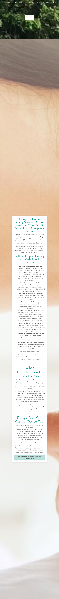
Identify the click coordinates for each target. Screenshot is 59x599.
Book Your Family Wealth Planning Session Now (29, 457)
